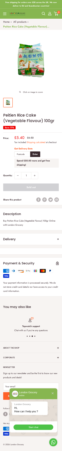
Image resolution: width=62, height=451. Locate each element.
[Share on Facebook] (38, 199)
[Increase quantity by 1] (34, 175)
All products (19, 22)
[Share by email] (56, 199)
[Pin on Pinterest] (44, 199)
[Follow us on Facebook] (5, 414)
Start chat (33, 427)
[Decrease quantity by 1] (17, 175)
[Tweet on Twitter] (50, 199)
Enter (35, 154)
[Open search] (43, 13)
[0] (56, 14)
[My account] (49, 13)
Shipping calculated (36, 142)
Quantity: (7, 175)
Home (6, 22)
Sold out (31, 187)
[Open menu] (4, 14)
